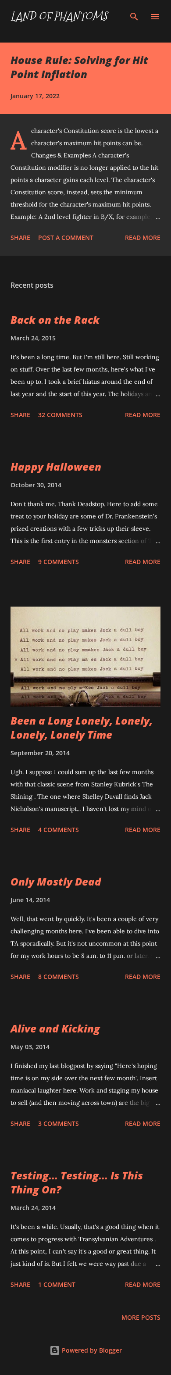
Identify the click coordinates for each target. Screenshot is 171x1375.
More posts (140, 1317)
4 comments (58, 829)
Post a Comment (65, 237)
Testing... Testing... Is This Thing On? (77, 1182)
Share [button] (20, 237)
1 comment (56, 1284)
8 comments (58, 976)
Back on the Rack (55, 319)
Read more (142, 237)
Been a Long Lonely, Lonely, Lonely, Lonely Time (82, 727)
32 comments (60, 415)
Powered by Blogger (91, 1350)
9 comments (58, 561)
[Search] (134, 16)
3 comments (58, 1123)
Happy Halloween (56, 466)
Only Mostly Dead (56, 881)
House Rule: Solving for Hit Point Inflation (79, 67)
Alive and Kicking (55, 1028)
